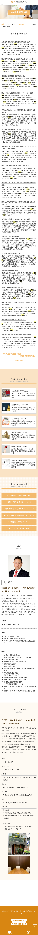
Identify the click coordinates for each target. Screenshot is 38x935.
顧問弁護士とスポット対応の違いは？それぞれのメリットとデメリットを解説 (19, 147)
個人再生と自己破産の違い (10, 236)
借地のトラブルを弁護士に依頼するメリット (15, 165)
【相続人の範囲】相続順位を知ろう (13, 287)
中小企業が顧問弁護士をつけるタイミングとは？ (17, 129)
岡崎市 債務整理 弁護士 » (28, 356)
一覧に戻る (19, 360)
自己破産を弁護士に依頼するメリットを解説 (16, 219)
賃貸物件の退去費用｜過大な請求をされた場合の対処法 (19, 184)
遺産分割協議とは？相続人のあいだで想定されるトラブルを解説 (19, 303)
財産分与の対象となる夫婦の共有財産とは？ (16, 42)
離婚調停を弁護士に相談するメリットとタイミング (17, 59)
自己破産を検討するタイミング (11, 253)
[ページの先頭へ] (35, 927)
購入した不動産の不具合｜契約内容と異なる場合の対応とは (18, 203)
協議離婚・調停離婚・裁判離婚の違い (13, 76)
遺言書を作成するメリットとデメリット (14, 320)
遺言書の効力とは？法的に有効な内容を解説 (16, 335)
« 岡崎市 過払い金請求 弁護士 (11, 354)
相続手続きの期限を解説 (10, 270)
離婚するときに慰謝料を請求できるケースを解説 (17, 93)
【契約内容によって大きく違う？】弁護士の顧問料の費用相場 (18, 111)
